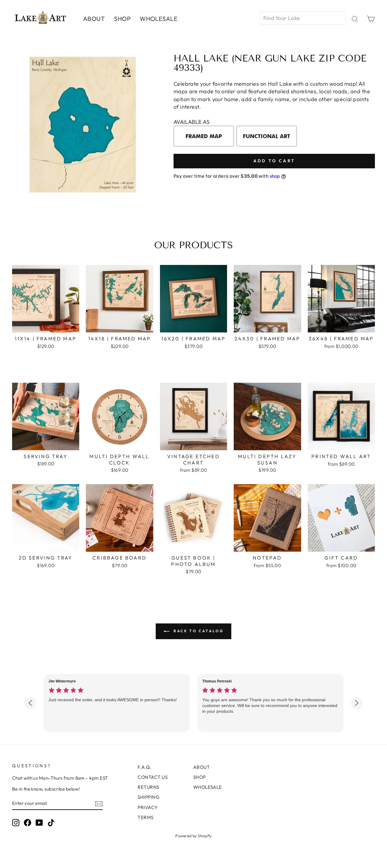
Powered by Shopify (193, 835)
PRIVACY (148, 807)
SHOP (122, 18)
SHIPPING (148, 797)
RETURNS (148, 787)
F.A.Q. (144, 767)
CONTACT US (152, 777)
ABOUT (94, 18)
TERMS (145, 817)
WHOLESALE (158, 18)
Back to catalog (198, 631)
